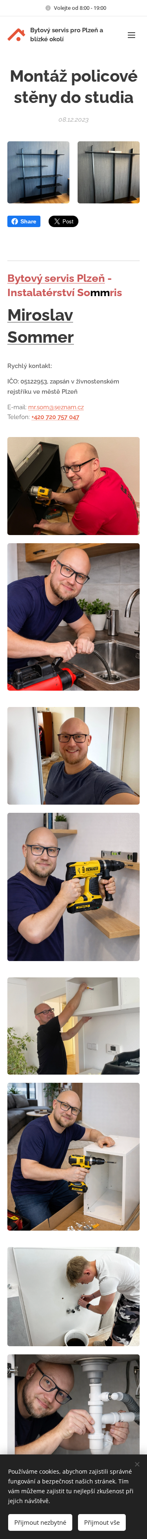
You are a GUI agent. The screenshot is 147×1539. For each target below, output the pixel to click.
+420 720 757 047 (55, 417)
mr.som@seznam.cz (56, 407)
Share (28, 221)
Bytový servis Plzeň (56, 278)
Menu (131, 35)
